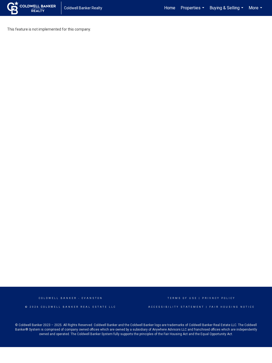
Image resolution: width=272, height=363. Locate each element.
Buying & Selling (227, 10)
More (256, 10)
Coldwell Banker (58, 298)
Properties (193, 10)
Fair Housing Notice (232, 307)
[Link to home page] (34, 8)
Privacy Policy (218, 298)
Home (169, 7)
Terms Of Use (182, 298)
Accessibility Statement (176, 307)
